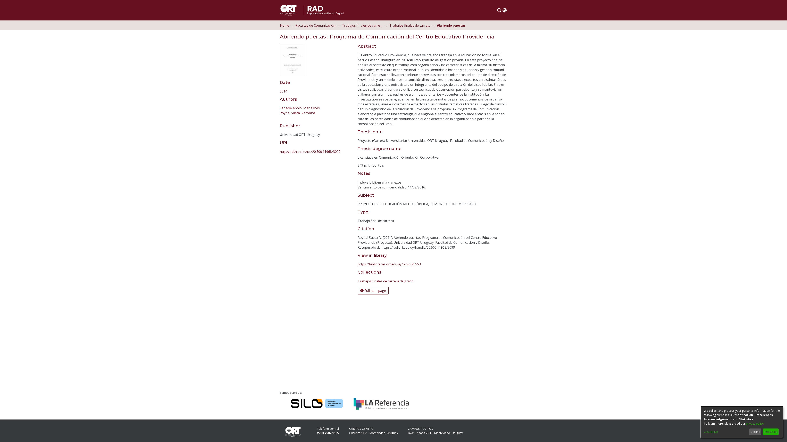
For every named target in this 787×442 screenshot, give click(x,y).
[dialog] (742, 422)
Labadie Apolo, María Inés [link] (300, 125)
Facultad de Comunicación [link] (315, 25)
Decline (755, 432)
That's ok (770, 432)
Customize (711, 432)
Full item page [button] (375, 290)
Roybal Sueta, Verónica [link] (297, 129)
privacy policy (755, 423)
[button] (499, 10)
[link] (304, 91)
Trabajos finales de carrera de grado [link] (409, 25)
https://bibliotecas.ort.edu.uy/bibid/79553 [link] (389, 264)
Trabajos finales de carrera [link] (362, 25)
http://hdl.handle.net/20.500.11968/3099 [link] (310, 168)
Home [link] (284, 25)
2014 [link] (283, 108)
